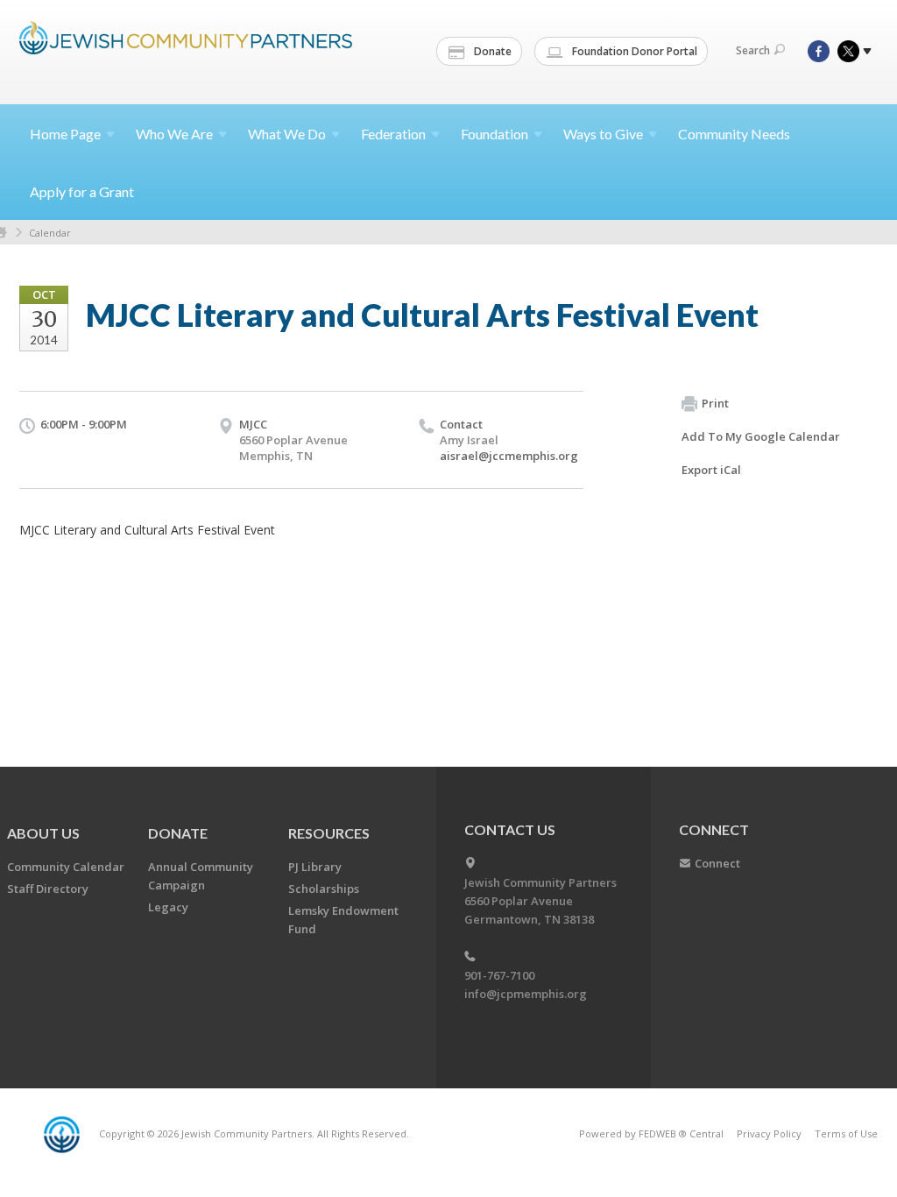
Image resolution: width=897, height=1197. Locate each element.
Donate (491, 51)
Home (65, 133)
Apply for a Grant (82, 191)
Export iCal (711, 470)
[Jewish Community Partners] (185, 50)
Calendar (50, 232)
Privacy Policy (769, 1133)
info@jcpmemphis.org (525, 994)
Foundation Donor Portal (633, 51)
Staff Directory (47, 888)
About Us (43, 833)
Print (715, 403)
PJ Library (315, 867)
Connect (717, 863)
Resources (329, 833)
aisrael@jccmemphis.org (509, 456)
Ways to (603, 133)
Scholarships (323, 888)
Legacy (168, 907)
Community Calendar (65, 867)
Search (753, 50)
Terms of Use (846, 1133)
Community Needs (734, 133)
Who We (174, 133)
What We (287, 133)
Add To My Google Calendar (761, 436)
